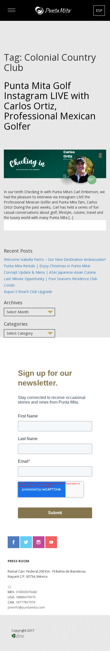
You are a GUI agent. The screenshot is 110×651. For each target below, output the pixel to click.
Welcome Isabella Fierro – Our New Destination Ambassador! (55, 259)
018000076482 (26, 592)
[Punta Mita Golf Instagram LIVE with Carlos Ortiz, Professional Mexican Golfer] (55, 161)
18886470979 (25, 597)
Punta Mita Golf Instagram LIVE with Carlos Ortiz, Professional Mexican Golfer (50, 105)
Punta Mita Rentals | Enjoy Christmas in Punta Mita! (47, 265)
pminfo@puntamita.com (26, 607)
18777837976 (25, 602)
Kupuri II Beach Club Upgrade (28, 291)
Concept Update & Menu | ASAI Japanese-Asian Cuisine (50, 272)
